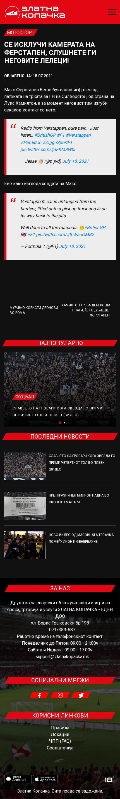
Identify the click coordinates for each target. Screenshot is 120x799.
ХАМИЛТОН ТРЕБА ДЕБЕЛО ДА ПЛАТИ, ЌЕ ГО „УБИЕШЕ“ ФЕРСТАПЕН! (85, 310)
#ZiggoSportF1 (57, 142)
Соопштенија (60, 748)
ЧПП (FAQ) (60, 741)
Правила (60, 727)
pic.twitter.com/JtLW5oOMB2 (65, 234)
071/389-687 (62, 629)
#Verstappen (78, 135)
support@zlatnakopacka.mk (62, 656)
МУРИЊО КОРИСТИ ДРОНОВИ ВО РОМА (34, 310)
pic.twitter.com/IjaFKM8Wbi (47, 149)
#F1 (60, 135)
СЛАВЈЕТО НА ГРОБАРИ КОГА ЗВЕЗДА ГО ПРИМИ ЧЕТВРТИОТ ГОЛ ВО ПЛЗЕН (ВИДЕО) (82, 462)
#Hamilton (30, 142)
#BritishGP (45, 135)
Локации (60, 734)
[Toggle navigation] (112, 12)
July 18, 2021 (75, 161)
